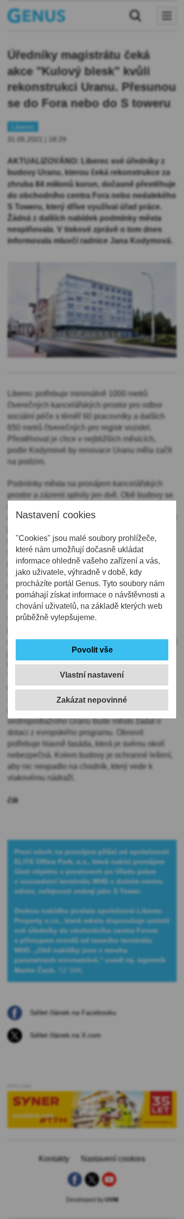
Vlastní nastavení (92, 675)
